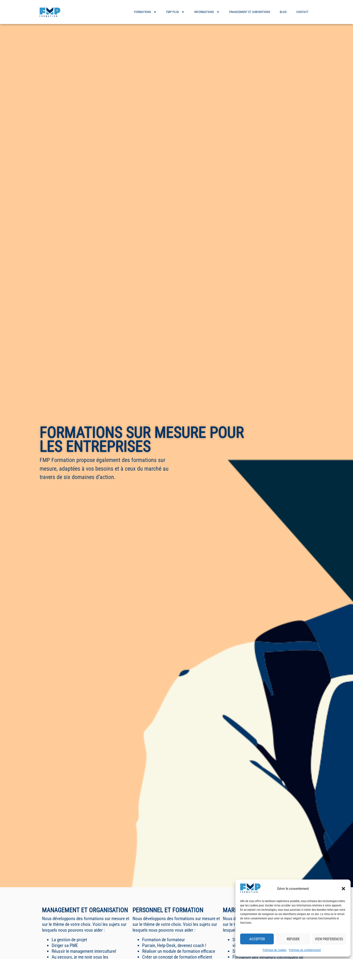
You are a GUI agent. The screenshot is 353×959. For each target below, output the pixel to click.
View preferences (329, 939)
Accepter (257, 939)
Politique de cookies (274, 950)
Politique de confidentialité (305, 950)
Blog (283, 12)
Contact (302, 12)
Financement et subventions (249, 12)
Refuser (293, 939)
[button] (343, 888)
